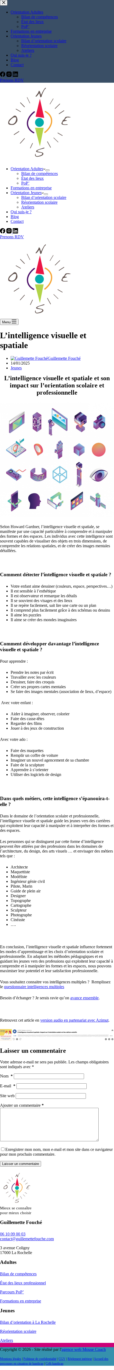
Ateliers (27, 207)
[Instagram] (9, 232)
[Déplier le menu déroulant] (47, 170)
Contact (17, 221)
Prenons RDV (12, 237)
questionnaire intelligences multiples (34, 986)
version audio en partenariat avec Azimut (74, 1020)
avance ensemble (84, 998)
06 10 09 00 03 (12, 1234)
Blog (15, 216)
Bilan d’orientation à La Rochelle (28, 1322)
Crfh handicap (54, 1363)
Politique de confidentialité (39, 1359)
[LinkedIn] (15, 232)
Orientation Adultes (27, 168)
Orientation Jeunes (26, 192)
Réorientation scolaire (39, 202)
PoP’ (25, 183)
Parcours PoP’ (12, 1292)
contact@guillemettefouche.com (27, 1239)
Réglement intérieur (80, 1359)
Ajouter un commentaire (22, 1105)
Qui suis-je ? (21, 212)
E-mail (7, 1086)
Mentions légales (10, 1359)
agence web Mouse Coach (84, 1349)
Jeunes (16, 368)
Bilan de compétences (39, 173)
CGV (62, 1359)
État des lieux (32, 178)
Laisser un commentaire (20, 1164)
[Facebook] (3, 232)
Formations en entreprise (31, 188)
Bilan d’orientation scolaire (43, 197)
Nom (6, 1076)
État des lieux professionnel (23, 1283)
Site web (7, 1095)
